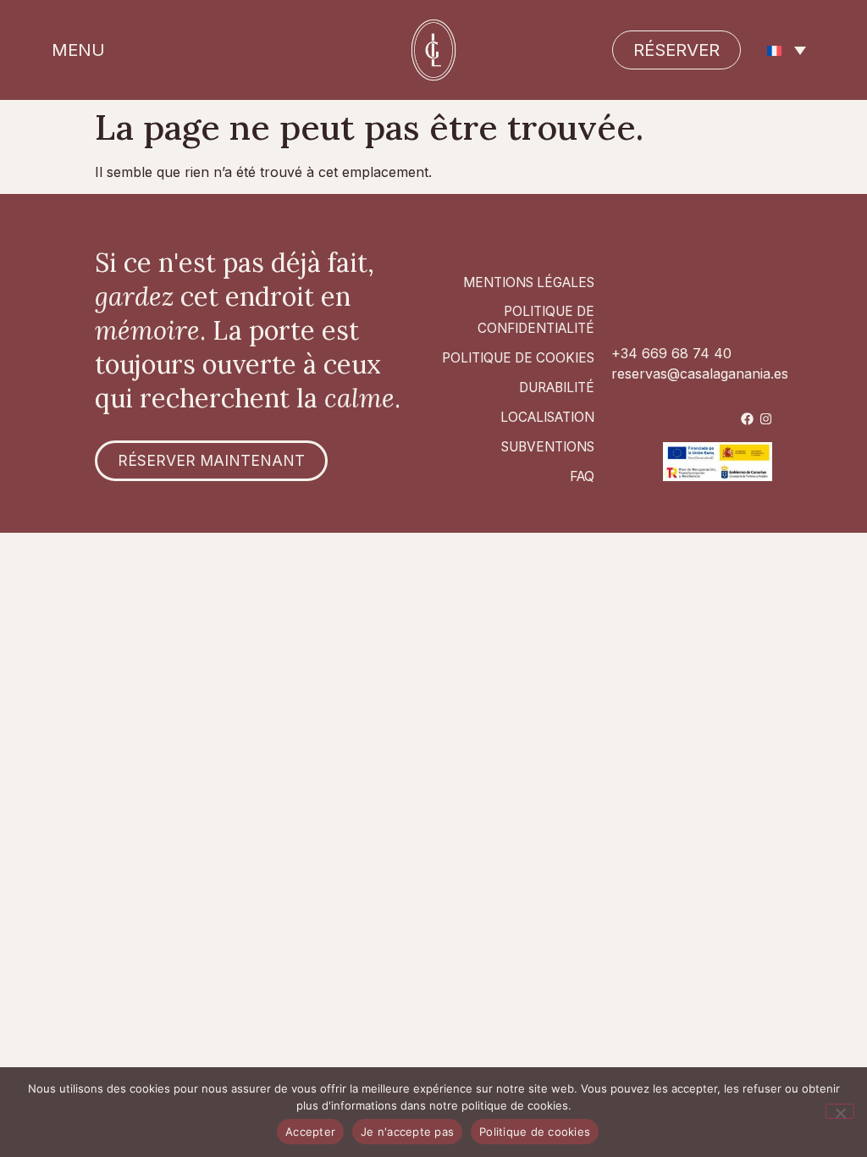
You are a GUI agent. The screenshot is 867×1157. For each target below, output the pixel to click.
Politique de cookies (534, 1131)
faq (582, 476)
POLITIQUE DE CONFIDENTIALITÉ (536, 319)
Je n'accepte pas (407, 1131)
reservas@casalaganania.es (699, 373)
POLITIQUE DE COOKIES (518, 358)
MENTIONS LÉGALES (528, 282)
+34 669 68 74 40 (671, 353)
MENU (78, 49)
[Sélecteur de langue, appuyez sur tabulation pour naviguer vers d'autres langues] (786, 50)
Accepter (310, 1131)
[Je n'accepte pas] (840, 1111)
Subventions (547, 447)
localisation (547, 417)
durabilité (556, 387)
